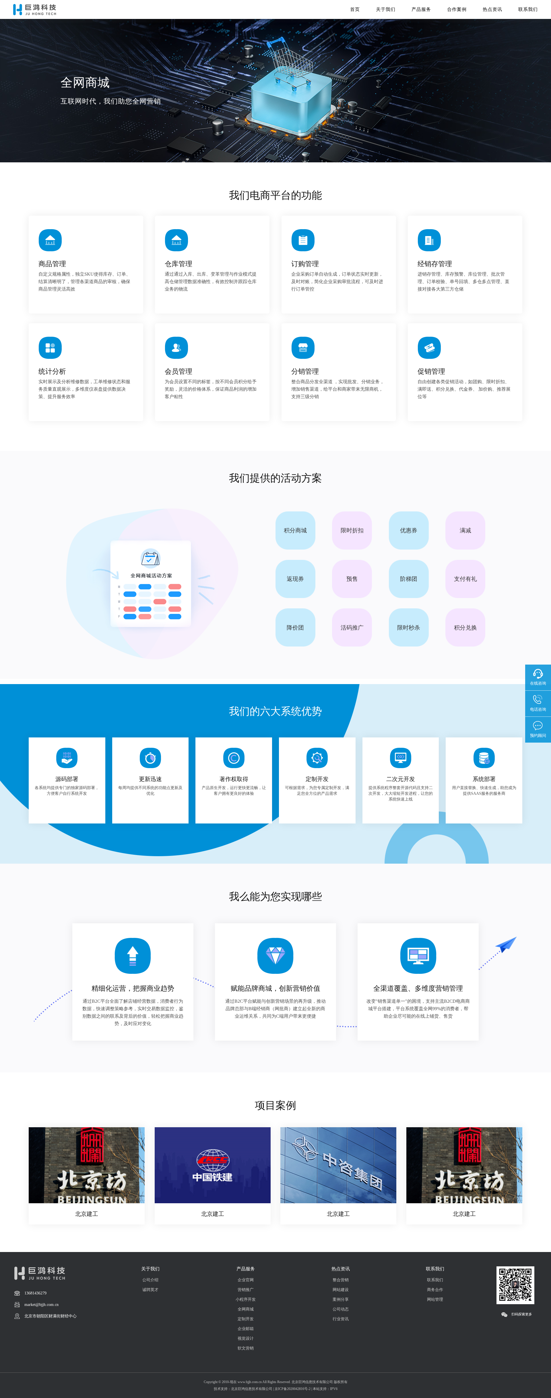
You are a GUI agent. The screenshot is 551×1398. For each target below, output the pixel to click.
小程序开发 (246, 1299)
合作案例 (457, 9)
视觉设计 (246, 1338)
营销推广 (246, 1290)
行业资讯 (341, 1319)
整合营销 (341, 1280)
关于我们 (385, 9)
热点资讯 (492, 9)
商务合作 (435, 1290)
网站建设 (341, 1290)
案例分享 (341, 1299)
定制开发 (246, 1319)
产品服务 (421, 9)
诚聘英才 (150, 1290)
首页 (355, 9)
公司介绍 (150, 1280)
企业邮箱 (246, 1329)
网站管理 (435, 1299)
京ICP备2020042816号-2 (293, 1389)
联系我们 (528, 9)
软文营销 (246, 1348)
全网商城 (246, 1309)
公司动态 (341, 1309)
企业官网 (246, 1280)
